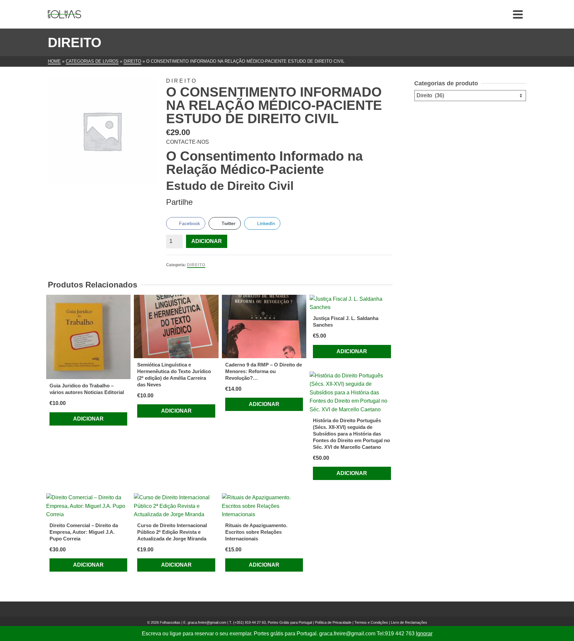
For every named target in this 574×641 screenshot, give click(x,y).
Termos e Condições (371, 622)
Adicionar (206, 241)
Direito (196, 265)
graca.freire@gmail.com (207, 622)
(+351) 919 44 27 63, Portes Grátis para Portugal (273, 622)
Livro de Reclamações (409, 622)
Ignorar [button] (424, 633)
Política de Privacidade (333, 622)
